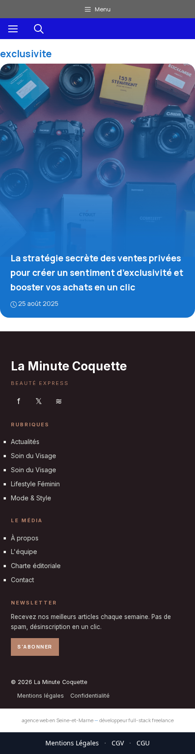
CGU (143, 743)
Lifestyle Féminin (35, 484)
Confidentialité (90, 695)
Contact (22, 580)
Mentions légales (40, 695)
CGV (118, 743)
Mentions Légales (72, 743)
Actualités (25, 441)
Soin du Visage (33, 455)
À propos (25, 538)
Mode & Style (31, 498)
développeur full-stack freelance (136, 720)
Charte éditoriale (36, 565)
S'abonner (35, 646)
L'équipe (24, 551)
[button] (39, 28)
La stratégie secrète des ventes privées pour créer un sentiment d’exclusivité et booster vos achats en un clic (96, 272)
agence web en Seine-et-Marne (57, 720)
